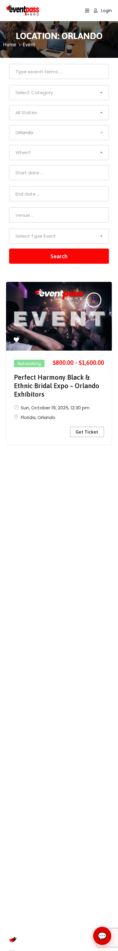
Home (9, 44)
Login (106, 10)
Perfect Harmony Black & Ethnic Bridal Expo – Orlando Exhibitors (56, 385)
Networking (29, 364)
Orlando (46, 417)
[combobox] (59, 92)
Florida (28, 417)
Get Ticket (87, 431)
